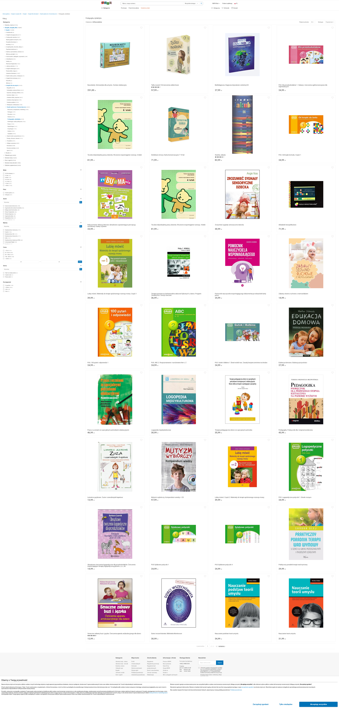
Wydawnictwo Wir (11, 234)
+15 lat (8, 183)
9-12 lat (8, 179)
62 (216, 646)
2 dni (7, 289)
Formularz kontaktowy (186, 661)
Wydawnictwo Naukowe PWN (14, 240)
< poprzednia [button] (200, 646)
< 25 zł (8, 250)
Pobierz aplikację (227, 3)
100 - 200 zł (9, 256)
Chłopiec (8, 194)
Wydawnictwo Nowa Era (12, 236)
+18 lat (8, 185)
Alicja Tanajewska (11, 212)
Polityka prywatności (236, 690)
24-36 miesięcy (9, 173)
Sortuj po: (320, 22)
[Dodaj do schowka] (141, 28)
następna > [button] (221, 646)
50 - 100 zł (9, 254)
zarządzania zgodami (247, 687)
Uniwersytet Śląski (11, 242)
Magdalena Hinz (10, 218)
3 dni (7, 291)
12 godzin (9, 285)
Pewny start (9, 277)
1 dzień (8, 287)
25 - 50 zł (9, 252)
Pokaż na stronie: (304, 22)
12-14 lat (8, 181)
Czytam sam (9, 275)
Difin (7, 238)
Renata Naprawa (10, 214)
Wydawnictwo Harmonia (13, 230)
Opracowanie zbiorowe (12, 206)
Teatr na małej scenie (11, 273)
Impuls (8, 232)
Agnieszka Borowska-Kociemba (14, 208)
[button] (201, 3)
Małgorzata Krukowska (12, 210)
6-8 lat (8, 177)
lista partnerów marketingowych (158, 692)
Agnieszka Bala (10, 216)
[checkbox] (3, 173)
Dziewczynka (9, 192)
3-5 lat (8, 175)
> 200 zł (8, 258)
